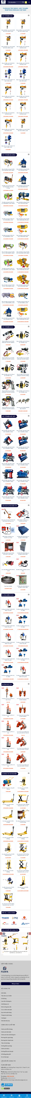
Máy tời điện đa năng (8, 155)
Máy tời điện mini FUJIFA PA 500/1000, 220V (8, 130)
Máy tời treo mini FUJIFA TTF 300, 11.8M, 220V (8, 146)
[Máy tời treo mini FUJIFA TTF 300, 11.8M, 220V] (8, 140)
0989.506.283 (10, 1076)
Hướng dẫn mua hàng (6, 1045)
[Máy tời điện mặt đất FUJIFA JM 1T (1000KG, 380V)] (23, 457)
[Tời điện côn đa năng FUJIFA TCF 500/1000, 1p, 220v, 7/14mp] (8, 179)
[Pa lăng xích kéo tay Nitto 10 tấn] (8, 758)
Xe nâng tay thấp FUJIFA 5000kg (22, 838)
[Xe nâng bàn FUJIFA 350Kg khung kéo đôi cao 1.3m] (23, 848)
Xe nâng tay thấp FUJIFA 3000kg (8, 805)
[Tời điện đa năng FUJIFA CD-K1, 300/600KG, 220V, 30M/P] (8, 262)
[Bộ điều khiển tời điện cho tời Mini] (23, 563)
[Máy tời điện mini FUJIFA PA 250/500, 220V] (23, 107)
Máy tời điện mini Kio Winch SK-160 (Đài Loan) (23, 342)
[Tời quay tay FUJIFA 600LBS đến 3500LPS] (23, 401)
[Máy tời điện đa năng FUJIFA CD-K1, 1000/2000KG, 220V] (8, 295)
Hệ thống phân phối (6, 1054)
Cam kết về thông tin (6, 1001)
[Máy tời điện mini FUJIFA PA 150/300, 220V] (8, 107)
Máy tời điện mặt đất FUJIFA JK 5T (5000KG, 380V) (23, 431)
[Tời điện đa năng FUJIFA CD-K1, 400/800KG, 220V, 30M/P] (8, 196)
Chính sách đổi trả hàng (6, 1029)
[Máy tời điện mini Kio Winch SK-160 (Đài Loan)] (23, 335)
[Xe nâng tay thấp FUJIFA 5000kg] (23, 831)
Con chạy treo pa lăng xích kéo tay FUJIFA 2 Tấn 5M (23, 749)
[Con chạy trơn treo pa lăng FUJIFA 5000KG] (23, 709)
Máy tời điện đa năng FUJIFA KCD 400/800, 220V (8, 319)
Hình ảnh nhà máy (5, 1020)
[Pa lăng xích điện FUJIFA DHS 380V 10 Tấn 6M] (23, 669)
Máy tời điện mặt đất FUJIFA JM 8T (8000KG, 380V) (23, 497)
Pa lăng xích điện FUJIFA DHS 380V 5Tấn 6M (8, 659)
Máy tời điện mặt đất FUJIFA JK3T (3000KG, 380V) (8, 431)
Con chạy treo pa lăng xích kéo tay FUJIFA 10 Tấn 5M (23, 732)
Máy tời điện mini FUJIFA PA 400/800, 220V (8, 97)
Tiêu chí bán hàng (5, 1043)
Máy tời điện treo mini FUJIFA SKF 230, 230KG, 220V (8, 31)
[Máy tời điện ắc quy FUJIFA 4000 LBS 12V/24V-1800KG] (8, 335)
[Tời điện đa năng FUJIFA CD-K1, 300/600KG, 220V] (8, 212)
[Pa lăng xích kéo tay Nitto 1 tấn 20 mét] (8, 692)
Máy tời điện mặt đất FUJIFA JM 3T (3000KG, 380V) (23, 481)
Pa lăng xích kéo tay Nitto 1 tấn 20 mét (8, 699)
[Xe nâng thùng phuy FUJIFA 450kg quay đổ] (8, 848)
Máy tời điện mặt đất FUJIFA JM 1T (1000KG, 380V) (23, 464)
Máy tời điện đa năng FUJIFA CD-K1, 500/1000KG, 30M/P (8, 252)
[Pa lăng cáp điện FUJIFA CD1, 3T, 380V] (23, 603)
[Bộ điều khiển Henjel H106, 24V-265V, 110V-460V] (8, 547)
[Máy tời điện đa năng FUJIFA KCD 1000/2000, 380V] (23, 229)
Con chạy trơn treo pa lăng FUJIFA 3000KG (23, 699)
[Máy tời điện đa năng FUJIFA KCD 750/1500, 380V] (23, 196)
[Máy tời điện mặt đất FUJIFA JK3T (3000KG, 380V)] (8, 424)
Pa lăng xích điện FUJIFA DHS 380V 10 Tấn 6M (22, 676)
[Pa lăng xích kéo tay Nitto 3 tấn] (8, 725)
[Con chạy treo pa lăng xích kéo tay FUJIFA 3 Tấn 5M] (23, 758)
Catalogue (3, 1018)
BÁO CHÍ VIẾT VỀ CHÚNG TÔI (10, 930)
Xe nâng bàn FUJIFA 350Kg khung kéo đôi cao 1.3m (23, 855)
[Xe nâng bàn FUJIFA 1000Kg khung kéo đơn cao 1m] (23, 798)
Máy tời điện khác (7, 327)
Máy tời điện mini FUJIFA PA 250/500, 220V (23, 113)
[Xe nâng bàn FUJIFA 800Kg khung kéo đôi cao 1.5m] (23, 864)
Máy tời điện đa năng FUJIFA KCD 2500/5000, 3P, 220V (23, 269)
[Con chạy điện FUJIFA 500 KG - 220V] (8, 563)
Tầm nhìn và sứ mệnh (6, 995)
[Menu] (29, 2)
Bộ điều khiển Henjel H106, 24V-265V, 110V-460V (8, 553)
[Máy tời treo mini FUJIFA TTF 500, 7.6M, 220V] (8, 73)
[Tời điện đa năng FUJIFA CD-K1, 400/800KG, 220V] (8, 229)
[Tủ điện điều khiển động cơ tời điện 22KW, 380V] (23, 547)
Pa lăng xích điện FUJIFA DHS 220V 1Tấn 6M (8, 626)
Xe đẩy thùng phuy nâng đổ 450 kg (8, 788)
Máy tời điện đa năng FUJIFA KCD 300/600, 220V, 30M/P (8, 170)
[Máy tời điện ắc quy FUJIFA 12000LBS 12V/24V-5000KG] (8, 401)
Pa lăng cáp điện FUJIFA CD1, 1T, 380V (23, 659)
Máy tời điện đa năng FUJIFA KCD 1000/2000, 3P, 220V (23, 219)
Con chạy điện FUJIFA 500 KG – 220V (8, 570)
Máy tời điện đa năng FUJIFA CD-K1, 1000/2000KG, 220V (8, 302)
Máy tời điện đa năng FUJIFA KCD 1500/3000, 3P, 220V (23, 319)
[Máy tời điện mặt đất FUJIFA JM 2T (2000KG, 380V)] (8, 474)
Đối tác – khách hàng (8, 912)
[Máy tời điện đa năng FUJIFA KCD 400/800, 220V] (8, 312)
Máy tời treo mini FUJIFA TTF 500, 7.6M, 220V (8, 80)
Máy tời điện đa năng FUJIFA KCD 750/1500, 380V (23, 203)
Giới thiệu (3, 993)
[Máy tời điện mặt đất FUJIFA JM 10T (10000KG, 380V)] (8, 457)
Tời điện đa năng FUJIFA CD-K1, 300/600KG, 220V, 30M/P (8, 269)
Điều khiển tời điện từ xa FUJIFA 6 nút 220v (22, 520)
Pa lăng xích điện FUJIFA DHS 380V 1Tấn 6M (8, 610)
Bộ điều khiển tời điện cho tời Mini (23, 570)
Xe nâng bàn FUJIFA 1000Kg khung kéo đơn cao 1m (23, 805)
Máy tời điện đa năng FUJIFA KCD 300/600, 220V (23, 170)
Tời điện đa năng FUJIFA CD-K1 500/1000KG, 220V (23, 302)
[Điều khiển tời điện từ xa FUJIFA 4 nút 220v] (8, 530)
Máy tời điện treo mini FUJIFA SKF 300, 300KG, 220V (23, 130)
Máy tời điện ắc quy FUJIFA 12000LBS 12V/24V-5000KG (8, 408)
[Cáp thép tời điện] (8, 580)
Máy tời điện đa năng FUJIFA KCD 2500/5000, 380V (23, 285)
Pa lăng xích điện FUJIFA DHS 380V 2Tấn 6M (8, 643)
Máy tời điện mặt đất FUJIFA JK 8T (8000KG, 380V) (23, 448)
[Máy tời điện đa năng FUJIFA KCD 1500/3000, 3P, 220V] (23, 312)
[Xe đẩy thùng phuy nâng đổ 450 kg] (8, 782)
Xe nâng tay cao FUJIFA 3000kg (23, 888)
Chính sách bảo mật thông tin (8, 1034)
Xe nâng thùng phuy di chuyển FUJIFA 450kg (23, 821)
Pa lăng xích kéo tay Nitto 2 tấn (8, 716)
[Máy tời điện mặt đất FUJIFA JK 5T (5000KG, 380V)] (23, 424)
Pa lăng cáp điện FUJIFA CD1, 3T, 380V (23, 610)
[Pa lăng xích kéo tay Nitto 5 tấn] (8, 742)
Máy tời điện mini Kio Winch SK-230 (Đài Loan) (23, 391)
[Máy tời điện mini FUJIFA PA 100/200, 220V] (23, 40)
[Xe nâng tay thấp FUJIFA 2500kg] (8, 815)
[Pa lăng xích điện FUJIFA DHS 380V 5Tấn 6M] (8, 653)
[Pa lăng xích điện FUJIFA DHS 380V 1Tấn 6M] (8, 603)
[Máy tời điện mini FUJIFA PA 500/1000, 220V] (8, 123)
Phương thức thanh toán (7, 1040)
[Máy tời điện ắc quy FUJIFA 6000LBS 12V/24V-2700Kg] (23, 368)
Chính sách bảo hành (6, 1032)
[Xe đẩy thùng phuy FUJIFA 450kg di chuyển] (8, 881)
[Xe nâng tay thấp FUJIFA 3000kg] (8, 798)
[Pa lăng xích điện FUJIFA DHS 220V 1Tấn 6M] (8, 620)
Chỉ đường (3, 998)
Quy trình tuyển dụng (6, 1012)
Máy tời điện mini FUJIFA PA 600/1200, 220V (8, 64)
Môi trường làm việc (6, 1007)
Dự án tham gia (5, 1057)
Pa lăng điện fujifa (8, 595)
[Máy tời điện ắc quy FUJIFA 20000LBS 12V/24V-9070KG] (8, 385)
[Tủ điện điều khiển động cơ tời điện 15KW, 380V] (23, 530)
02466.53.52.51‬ (11, 1078)
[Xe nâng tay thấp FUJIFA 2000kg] (8, 831)
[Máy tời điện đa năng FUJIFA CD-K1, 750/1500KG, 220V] (8, 279)
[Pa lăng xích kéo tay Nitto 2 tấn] (8, 709)
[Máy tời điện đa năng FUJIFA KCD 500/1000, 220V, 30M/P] (23, 246)
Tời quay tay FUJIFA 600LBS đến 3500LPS (23, 408)
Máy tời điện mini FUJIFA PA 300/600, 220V (23, 97)
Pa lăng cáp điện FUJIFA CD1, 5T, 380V (8, 676)
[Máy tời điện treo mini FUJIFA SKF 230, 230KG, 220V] (8, 24)
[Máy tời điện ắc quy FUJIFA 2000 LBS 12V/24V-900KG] (23, 351)
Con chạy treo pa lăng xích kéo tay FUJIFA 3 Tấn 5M (23, 765)
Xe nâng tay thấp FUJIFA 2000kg (8, 838)
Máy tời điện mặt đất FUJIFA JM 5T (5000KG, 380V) (8, 497)
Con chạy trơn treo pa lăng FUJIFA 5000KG (23, 716)
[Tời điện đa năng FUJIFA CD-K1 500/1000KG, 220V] (23, 295)
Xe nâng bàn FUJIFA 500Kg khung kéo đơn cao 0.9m (8, 904)
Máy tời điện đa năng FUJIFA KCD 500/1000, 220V (23, 186)
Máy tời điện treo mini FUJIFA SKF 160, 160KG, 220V (23, 31)
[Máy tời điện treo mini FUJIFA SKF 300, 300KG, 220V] (23, 123)
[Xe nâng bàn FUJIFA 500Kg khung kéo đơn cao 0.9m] (8, 897)
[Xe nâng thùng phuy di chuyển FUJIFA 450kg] (23, 815)
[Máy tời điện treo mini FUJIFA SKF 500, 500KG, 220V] (8, 40)
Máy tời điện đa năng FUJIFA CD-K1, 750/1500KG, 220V (8, 285)
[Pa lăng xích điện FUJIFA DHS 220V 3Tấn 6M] (23, 636)
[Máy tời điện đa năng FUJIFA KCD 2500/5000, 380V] (23, 279)
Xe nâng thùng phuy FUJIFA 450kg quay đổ (8, 855)
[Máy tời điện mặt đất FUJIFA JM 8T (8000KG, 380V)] (23, 491)
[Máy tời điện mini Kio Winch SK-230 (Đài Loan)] (23, 385)
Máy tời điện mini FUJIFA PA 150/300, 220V (8, 113)
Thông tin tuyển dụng (6, 1015)
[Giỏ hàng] (26, 2)
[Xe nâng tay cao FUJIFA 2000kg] (23, 782)
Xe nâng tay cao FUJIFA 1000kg (8, 871)
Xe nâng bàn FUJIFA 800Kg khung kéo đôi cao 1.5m (23, 871)
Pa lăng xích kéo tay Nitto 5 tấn (8, 749)
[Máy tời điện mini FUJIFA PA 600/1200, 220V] (8, 57)
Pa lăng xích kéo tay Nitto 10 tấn (8, 765)
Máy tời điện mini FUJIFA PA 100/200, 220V (23, 47)
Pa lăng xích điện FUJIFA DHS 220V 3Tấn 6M (22, 643)
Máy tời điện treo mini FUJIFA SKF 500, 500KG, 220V (8, 47)
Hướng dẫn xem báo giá (7, 1051)
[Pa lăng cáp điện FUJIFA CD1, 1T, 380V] (23, 653)
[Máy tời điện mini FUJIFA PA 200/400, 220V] (23, 57)
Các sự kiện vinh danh (6, 1009)
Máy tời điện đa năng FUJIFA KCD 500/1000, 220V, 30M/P (23, 252)
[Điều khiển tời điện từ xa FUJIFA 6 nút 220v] (23, 514)
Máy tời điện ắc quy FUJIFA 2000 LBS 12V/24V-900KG (23, 358)
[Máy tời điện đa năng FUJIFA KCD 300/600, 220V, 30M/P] (8, 163)
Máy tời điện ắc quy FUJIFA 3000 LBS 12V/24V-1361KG (8, 358)
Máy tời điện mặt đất (9, 416)
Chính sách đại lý (5, 1048)
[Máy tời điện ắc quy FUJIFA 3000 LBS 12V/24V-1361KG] (8, 351)
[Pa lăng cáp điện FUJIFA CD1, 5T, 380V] (8, 669)
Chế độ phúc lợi (5, 1004)
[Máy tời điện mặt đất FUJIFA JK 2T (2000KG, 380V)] (8, 441)
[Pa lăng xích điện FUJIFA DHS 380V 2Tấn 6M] (8, 636)
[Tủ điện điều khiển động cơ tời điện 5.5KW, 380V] (23, 580)
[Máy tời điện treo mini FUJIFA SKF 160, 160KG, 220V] (23, 24)
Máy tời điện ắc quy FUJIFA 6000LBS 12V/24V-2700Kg (23, 375)
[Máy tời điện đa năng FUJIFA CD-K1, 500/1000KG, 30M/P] (8, 246)
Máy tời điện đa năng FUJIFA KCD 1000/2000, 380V (23, 236)
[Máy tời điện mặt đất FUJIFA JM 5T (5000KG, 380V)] (8, 491)
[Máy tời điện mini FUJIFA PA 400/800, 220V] (8, 90)
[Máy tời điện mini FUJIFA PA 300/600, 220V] (23, 90)
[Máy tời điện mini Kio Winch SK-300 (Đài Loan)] (8, 368)
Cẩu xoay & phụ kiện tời (9, 505)
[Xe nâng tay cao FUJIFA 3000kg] (23, 881)
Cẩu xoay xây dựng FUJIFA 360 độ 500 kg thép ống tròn (8, 520)
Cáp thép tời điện (8, 586)
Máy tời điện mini (7, 16)
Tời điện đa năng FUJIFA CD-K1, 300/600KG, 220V (8, 219)
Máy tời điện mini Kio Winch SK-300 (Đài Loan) (8, 375)
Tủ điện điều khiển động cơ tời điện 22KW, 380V (23, 553)
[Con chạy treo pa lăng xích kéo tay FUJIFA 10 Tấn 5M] (23, 725)
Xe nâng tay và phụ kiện (9, 773)
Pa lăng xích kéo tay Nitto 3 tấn (8, 732)
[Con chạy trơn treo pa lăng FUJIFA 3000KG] (23, 692)
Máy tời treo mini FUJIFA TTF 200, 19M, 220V (22, 80)
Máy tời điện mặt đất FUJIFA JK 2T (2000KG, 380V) (8, 448)
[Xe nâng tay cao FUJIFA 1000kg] (8, 864)
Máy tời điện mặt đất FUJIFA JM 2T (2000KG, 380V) (8, 481)
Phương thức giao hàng (7, 1037)
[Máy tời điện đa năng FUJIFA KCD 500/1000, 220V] (23, 179)
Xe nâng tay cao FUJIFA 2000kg (23, 788)
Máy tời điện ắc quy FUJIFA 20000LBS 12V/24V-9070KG (8, 391)
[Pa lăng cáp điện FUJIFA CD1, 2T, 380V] (23, 620)
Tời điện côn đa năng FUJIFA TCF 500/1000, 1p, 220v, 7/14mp (8, 187)
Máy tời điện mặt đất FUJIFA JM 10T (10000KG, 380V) (8, 464)
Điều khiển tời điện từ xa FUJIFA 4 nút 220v (8, 537)
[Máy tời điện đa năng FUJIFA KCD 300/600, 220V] (23, 163)
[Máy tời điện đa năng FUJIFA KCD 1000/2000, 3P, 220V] (23, 212)
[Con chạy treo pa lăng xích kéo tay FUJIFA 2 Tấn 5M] (23, 742)
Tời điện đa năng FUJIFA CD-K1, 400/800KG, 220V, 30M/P (8, 203)
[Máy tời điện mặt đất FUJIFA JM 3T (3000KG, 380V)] (23, 474)
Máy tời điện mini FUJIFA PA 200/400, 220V (23, 64)
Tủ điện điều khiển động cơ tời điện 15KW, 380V (23, 537)
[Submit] (23, 2)
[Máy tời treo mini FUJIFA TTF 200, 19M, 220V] (23, 73)
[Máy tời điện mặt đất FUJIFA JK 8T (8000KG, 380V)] (23, 441)
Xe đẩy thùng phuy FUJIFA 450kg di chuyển (8, 888)
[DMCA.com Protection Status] (5, 1088)
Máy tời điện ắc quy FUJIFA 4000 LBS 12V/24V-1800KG (8, 342)
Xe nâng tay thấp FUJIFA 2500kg (8, 821)
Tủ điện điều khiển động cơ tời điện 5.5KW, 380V (23, 587)
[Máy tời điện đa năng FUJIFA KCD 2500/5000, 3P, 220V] (23, 262)
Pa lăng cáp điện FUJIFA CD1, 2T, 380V (23, 626)
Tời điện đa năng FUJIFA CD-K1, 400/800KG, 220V (8, 236)
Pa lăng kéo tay (7, 684)
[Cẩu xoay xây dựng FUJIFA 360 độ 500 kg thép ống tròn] (8, 514)
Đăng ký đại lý (15, 983)
